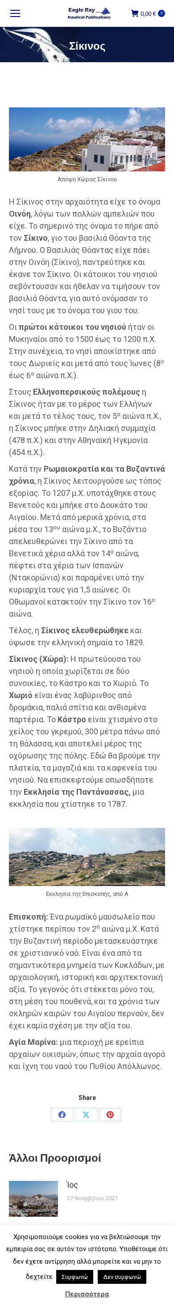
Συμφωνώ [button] (75, 1277)
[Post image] (33, 1199)
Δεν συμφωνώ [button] (122, 1277)
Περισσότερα (87, 1294)
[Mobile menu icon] (15, 13)
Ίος (72, 1184)
